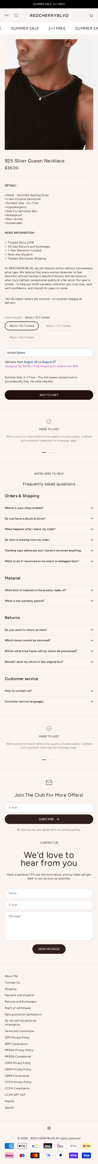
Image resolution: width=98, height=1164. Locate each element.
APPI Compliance (16, 1044)
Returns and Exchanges (20, 1001)
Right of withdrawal (18, 1008)
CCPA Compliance (17, 1088)
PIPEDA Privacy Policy (19, 1050)
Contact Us (12, 982)
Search (9, 1107)
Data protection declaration (23, 1014)
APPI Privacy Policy (17, 1037)
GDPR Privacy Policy (18, 1069)
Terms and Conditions (19, 1031)
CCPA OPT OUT (15, 1094)
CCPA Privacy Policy (18, 1082)
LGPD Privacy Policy (18, 1063)
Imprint (9, 1101)
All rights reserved (68, 1138)
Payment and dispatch (19, 995)
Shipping (10, 989)
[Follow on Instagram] (49, 1128)
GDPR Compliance (17, 1075)
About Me (11, 976)
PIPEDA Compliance (18, 1056)
